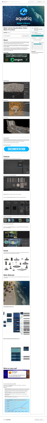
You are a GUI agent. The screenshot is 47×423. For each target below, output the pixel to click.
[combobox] (35, 38)
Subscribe (39, 1)
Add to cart (37, 35)
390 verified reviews (40, 52)
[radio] (37, 29)
